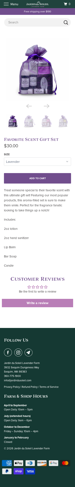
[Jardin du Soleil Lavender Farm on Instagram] (19, 352)
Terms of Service (49, 387)
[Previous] (28, 105)
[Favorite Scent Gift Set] (37, 69)
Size (7, 154)
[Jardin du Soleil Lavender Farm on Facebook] (9, 352)
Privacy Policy (12, 387)
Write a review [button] (37, 303)
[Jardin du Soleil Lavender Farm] (37, 4)
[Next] (46, 105)
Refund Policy (30, 387)
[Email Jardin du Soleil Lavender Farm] (29, 352)
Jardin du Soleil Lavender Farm (32, 448)
